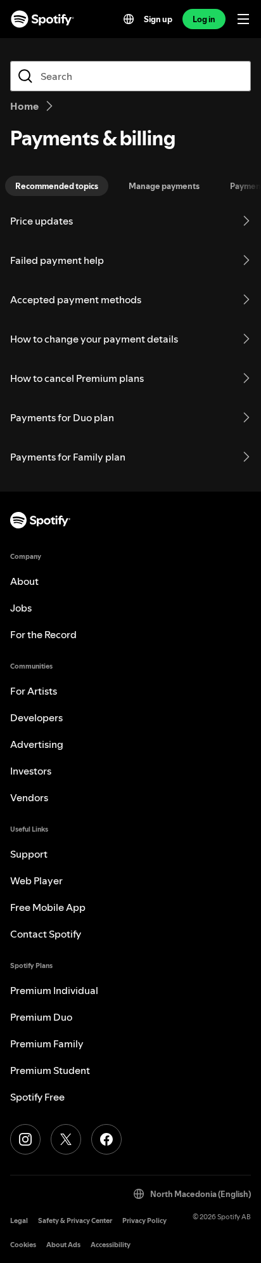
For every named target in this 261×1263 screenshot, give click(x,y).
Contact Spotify (45, 934)
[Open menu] (243, 19)
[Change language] (129, 19)
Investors (30, 771)
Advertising (36, 744)
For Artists (33, 691)
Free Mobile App (48, 907)
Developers (36, 717)
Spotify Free (37, 1097)
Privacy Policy (144, 1221)
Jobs (21, 608)
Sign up (158, 19)
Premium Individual (54, 990)
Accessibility (110, 1245)
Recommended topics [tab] (56, 186)
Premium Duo (41, 1017)
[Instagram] (25, 1139)
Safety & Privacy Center (75, 1221)
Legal (19, 1221)
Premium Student (50, 1070)
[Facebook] (106, 1139)
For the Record (43, 634)
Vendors (29, 797)
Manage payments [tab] (164, 186)
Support (29, 854)
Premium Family (47, 1043)
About (24, 581)
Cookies (23, 1245)
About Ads (63, 1245)
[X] (66, 1139)
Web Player (36, 880)
